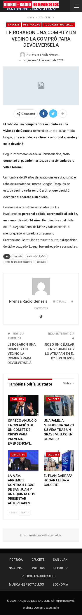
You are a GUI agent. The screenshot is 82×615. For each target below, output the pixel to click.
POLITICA (38, 568)
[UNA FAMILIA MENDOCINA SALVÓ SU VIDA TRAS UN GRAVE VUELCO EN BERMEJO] (59, 405)
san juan (41, 262)
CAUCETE (13, 24)
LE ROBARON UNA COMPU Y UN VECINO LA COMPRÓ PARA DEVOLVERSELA (22, 354)
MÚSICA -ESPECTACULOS (26, 584)
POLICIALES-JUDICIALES (59, 24)
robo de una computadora (18, 262)
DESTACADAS (31, 24)
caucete (18, 256)
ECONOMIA (60, 584)
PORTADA (16, 559)
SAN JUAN (18, 399)
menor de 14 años (36, 256)
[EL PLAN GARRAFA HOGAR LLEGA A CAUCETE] (59, 461)
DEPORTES (18, 454)
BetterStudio (51, 607)
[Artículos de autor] (41, 286)
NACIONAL (16, 568)
